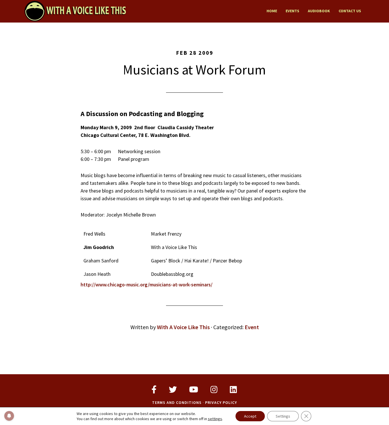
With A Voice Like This (75, 11)
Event (252, 327)
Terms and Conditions (177, 402)
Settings (283, 416)
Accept (250, 416)
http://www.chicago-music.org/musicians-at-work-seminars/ (146, 284)
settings (215, 418)
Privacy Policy (221, 402)
